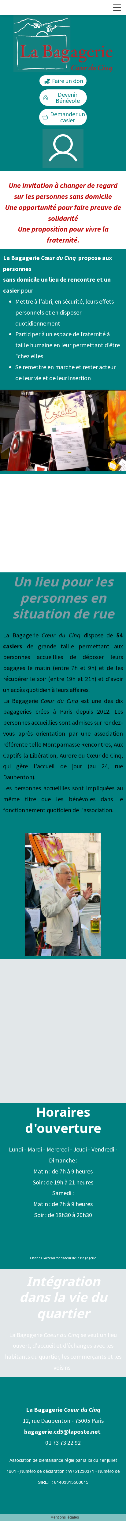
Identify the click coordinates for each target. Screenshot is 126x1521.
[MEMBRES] (63, 148)
